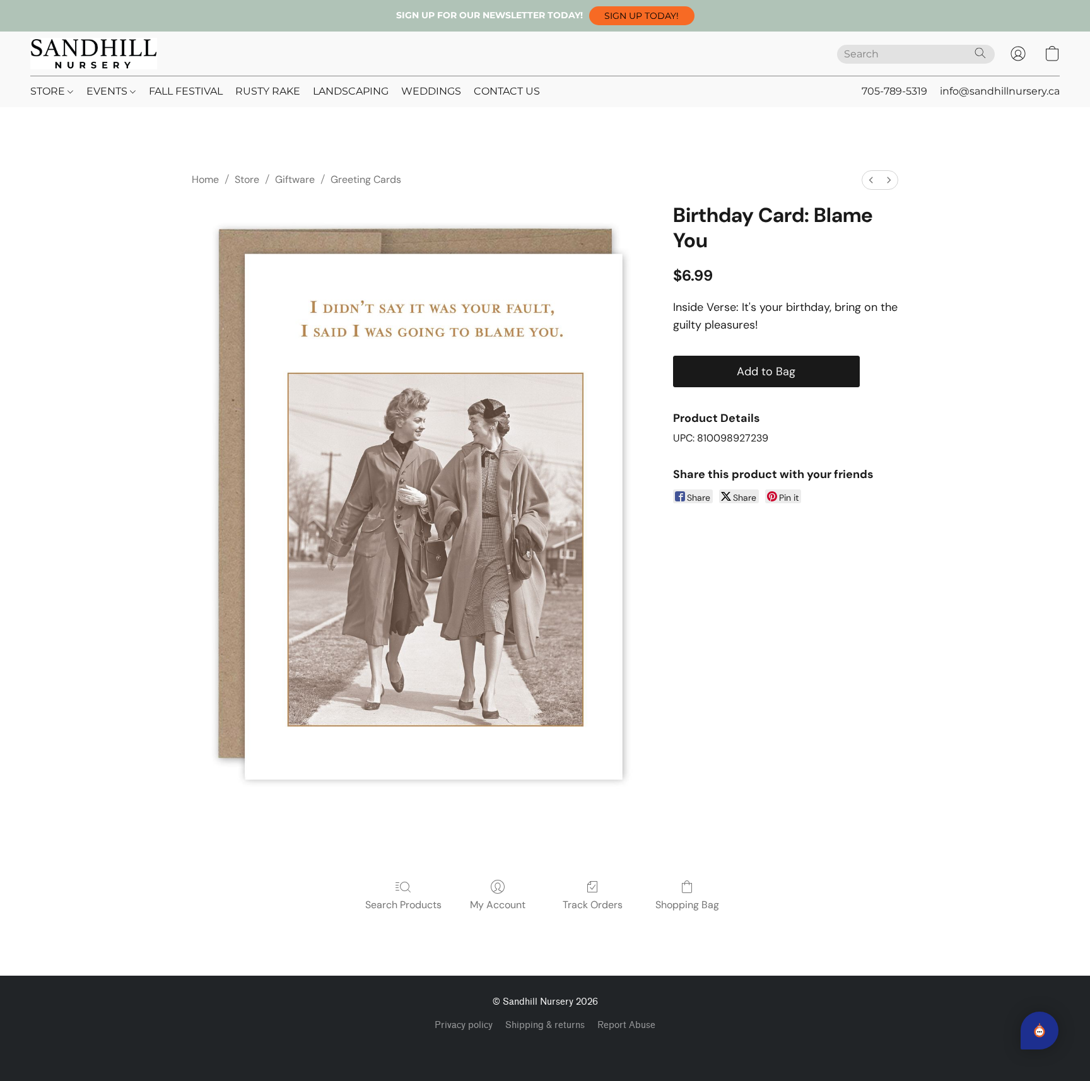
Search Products (403, 904)
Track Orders (593, 904)
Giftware (295, 179)
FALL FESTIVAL (186, 91)
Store (247, 179)
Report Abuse (626, 1025)
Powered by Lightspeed (545, 1047)
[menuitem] (871, 180)
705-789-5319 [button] (894, 91)
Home (205, 179)
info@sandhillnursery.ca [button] (1000, 91)
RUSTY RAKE (267, 91)
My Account (497, 904)
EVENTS (108, 91)
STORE (48, 91)
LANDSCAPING (351, 91)
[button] (641, 15)
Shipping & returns (545, 1025)
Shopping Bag (687, 904)
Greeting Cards (366, 179)
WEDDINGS (431, 91)
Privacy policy (464, 1025)
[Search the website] (980, 53)
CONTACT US (507, 91)
